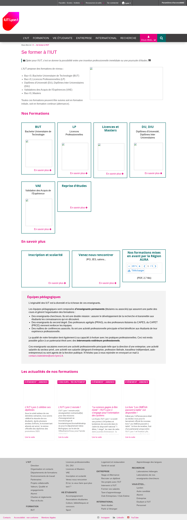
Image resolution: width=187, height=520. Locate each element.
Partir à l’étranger (109, 509)
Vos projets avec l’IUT (111, 482)
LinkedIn (120, 517)
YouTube (134, 517)
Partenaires (36, 479)
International (106, 38)
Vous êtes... (138, 484)
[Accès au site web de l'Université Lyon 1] (126, 3)
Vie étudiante (62, 38)
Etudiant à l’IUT (144, 502)
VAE (68, 472)
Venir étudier (107, 505)
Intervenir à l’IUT (109, 485)
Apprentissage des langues (149, 462)
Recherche (128, 38)
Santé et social (108, 465)
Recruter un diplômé (110, 478)
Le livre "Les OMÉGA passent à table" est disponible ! (136, 410)
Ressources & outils (94, 3)
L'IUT (26, 38)
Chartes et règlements (41, 497)
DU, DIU (69, 465)
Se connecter (112, 3)
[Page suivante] (155, 266)
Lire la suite (30, 437)
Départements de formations (44, 472)
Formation (41, 38)
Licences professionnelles (78, 462)
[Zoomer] (139, 266)
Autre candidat (143, 491)
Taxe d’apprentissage (111, 492)
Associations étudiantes (77, 499)
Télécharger (137, 271)
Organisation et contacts (42, 469)
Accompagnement (74, 496)
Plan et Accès (37, 500)
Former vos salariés (110, 489)
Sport (68, 510)
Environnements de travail (43, 476)
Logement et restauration (113, 462)
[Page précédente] (144, 266)
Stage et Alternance (110, 475)
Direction (35, 465)
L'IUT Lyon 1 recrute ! (69, 407)
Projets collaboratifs (40, 483)
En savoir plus (41, 170)
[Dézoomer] (129, 266)
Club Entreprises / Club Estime (115, 496)
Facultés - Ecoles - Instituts (69, 3)
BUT (33, 510)
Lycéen (140, 488)
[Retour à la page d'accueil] (10, 21)
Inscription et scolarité (76, 476)
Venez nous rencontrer (76, 479)
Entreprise (84, 38)
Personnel (141, 505)
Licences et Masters (75, 469)
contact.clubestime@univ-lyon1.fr (46, 356)
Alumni (34, 493)
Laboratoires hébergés (147, 471)
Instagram (105, 517)
